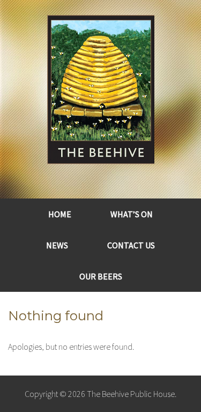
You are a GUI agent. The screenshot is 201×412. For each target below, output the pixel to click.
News (57, 245)
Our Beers (100, 276)
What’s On (131, 214)
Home (59, 214)
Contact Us (131, 245)
